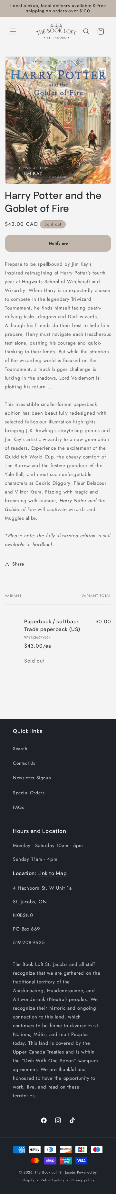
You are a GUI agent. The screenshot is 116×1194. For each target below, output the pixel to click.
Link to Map (52, 873)
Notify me (58, 243)
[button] (13, 31)
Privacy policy (82, 1180)
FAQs (18, 807)
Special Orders (28, 792)
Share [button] (18, 564)
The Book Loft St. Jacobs (55, 1172)
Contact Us (24, 763)
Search (20, 748)
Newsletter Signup (32, 777)
